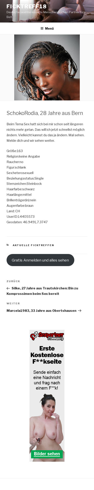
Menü (49, 28)
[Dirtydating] (47, 396)
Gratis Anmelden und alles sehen (40, 260)
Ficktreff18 (27, 6)
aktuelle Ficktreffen (33, 245)
